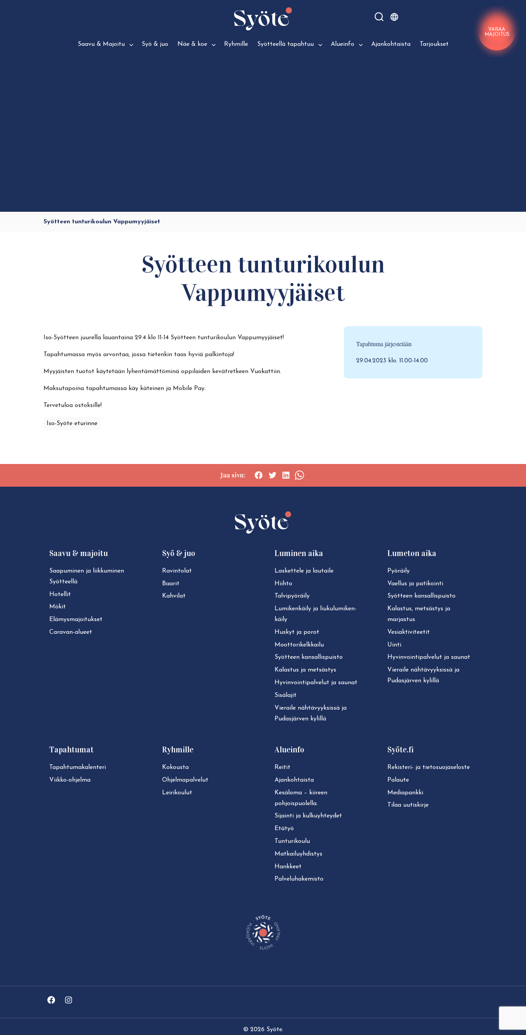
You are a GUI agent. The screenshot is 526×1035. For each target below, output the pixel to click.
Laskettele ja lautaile (304, 571)
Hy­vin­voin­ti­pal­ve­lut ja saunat (316, 683)
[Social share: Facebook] (258, 475)
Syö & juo (155, 44)
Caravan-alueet (70, 632)
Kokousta (175, 767)
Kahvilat (174, 596)
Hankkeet (288, 867)
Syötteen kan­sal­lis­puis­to (309, 657)
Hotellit (60, 594)
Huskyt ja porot (297, 632)
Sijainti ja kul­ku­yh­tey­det (308, 816)
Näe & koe (192, 44)
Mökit (57, 607)
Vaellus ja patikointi (415, 584)
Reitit (282, 767)
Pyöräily (398, 571)
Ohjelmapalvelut (185, 780)
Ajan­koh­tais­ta (294, 780)
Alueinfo (342, 44)
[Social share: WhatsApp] (299, 475)
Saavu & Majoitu (101, 44)
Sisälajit (286, 695)
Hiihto (283, 584)
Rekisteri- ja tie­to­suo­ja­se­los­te (428, 767)
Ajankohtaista (390, 44)
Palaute (398, 780)
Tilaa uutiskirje (408, 805)
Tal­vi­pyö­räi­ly (292, 596)
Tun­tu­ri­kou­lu (292, 841)
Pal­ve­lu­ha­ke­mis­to (299, 879)
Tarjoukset (434, 44)
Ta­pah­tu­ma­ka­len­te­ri (77, 767)
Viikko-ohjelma (69, 780)
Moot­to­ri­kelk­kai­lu (299, 645)
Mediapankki (405, 793)
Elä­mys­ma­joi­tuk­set (75, 619)
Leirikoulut (177, 793)
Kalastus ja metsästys (305, 670)
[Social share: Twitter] (272, 475)
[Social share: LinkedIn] (286, 475)
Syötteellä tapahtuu (285, 44)
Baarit (170, 584)
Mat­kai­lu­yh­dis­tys (298, 854)
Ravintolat (177, 571)
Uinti (394, 645)
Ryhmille (236, 44)
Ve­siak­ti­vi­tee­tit (408, 632)
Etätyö (284, 829)
